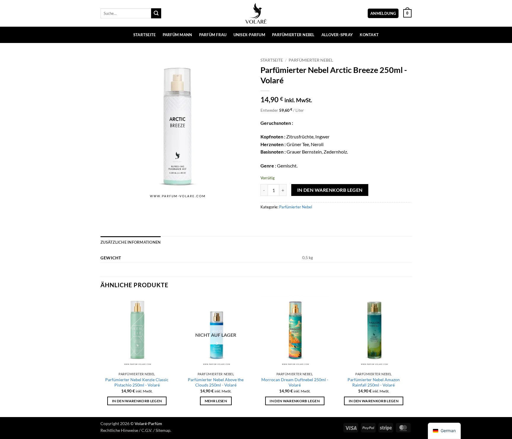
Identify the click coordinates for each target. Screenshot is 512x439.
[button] (383, 13)
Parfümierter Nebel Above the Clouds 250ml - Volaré (216, 382)
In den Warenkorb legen (330, 190)
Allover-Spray (337, 34)
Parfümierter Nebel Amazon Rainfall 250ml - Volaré (374, 382)
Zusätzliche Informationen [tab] (130, 242)
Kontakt (369, 34)
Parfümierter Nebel (293, 34)
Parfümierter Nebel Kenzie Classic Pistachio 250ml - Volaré (137, 382)
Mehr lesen (216, 401)
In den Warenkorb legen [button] (137, 401)
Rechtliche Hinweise (119, 430)
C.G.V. (146, 430)
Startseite (144, 34)
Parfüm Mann (177, 34)
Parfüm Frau (213, 34)
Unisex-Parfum (249, 34)
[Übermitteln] (156, 13)
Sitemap (163, 430)
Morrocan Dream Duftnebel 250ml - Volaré (294, 382)
